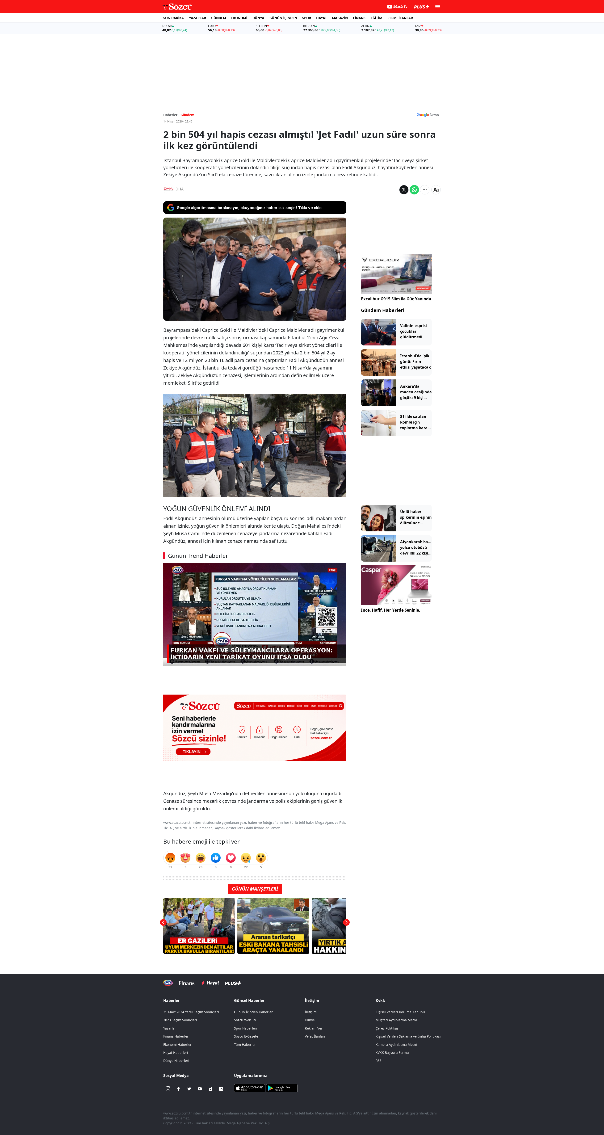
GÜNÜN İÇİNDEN (283, 18)
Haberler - (171, 115)
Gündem (187, 115)
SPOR (306, 18)
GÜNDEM (218, 18)
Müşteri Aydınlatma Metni (396, 1020)
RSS (379, 1060)
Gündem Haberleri (382, 310)
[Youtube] (200, 1088)
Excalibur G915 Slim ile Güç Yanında (396, 299)
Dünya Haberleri (176, 1060)
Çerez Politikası (387, 1028)
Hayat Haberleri (175, 1052)
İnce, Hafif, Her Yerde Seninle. (390, 610)
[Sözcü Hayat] (209, 983)
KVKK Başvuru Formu (392, 1052)
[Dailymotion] (210, 1088)
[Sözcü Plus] (233, 983)
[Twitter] (189, 1088)
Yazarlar (169, 1028)
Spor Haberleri (245, 1028)
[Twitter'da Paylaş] (404, 189)
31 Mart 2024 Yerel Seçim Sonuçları (191, 1012)
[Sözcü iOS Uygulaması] (249, 1087)
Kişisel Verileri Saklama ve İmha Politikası (408, 1036)
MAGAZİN (340, 18)
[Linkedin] (221, 1088)
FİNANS (359, 18)
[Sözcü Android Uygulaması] (281, 1087)
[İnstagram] (168, 1088)
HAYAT (321, 18)
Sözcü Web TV (245, 1020)
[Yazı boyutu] (436, 189)
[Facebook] (178, 1088)
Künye (310, 1020)
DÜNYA (258, 18)
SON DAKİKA (173, 18)
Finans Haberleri (176, 1036)
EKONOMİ (239, 18)
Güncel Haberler (249, 1000)
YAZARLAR (197, 18)
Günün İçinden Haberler (253, 1012)
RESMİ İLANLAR (400, 18)
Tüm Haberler (245, 1044)
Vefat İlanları (315, 1036)
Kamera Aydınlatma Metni (396, 1044)
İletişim (311, 1012)
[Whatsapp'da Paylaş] (414, 189)
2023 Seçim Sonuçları (180, 1020)
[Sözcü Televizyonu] (168, 983)
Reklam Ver (314, 1028)
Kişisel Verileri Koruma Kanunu (400, 1012)
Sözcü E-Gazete (246, 1036)
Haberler (171, 1000)
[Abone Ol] (428, 114)
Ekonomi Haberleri (178, 1044)
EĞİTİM (376, 18)
